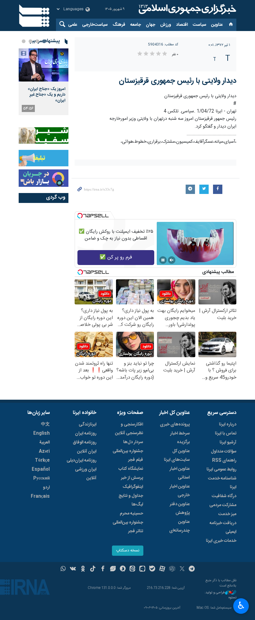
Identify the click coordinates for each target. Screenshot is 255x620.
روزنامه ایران (85, 433)
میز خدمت (227, 514)
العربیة (44, 442)
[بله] (152, 569)
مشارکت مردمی (222, 505)
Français (40, 496)
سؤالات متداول (223, 451)
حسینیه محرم (131, 513)
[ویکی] (73, 569)
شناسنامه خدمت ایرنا (222, 483)
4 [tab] (24, 41)
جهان (150, 25)
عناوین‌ (217, 25)
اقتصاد (182, 25)
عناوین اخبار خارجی (179, 491)
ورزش (165, 25)
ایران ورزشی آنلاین (85, 474)
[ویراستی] (113, 569)
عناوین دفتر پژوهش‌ (180, 509)
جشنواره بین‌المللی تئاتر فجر (128, 527)
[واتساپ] (63, 569)
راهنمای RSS (224, 460)
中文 (45, 424)
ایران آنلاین (86, 451)
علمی (72, 25)
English (41, 433)
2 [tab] (37, 41)
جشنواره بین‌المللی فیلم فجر (128, 455)
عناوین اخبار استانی (179, 473)
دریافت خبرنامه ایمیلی (223, 527)
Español (41, 469)
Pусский (41, 478)
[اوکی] (83, 569)
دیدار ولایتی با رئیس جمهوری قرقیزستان (177, 81)
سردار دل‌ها (133, 442)
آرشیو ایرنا (228, 442)
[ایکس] (182, 569)
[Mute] (171, 260)
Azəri (44, 451)
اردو (46, 487)
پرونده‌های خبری (175, 424)
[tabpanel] (43, 81)
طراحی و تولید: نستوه (220, 595)
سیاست (199, 25)
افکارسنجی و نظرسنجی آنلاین (129, 429)
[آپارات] (162, 569)
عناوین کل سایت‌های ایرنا (177, 455)
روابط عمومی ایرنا (221, 469)
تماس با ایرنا (225, 433)
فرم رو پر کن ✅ (116, 257)
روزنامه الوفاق (84, 442)
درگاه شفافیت (224, 496)
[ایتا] (132, 569)
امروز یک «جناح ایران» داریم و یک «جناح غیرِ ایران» (46, 95)
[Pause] (163, 260)
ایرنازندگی (87, 424)
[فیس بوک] (103, 569)
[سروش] (122, 569)
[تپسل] (80, 216)
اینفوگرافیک (133, 487)
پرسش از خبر (132, 478)
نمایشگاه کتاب (130, 469)
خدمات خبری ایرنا (221, 541)
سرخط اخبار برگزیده (180, 438)
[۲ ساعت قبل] (43, 65)
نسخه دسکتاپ (127, 550)
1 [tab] (44, 41)
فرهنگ (119, 25)
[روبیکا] (172, 569)
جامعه (135, 25)
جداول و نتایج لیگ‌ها (130, 500)
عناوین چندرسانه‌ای (179, 526)
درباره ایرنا (227, 424)
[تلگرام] (192, 569)
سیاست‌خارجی (95, 25)
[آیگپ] (142, 569)
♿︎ (241, 605)
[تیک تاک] (93, 569)
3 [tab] (30, 41)
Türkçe (42, 460)
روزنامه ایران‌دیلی (81, 460)
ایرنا (186, 9)
